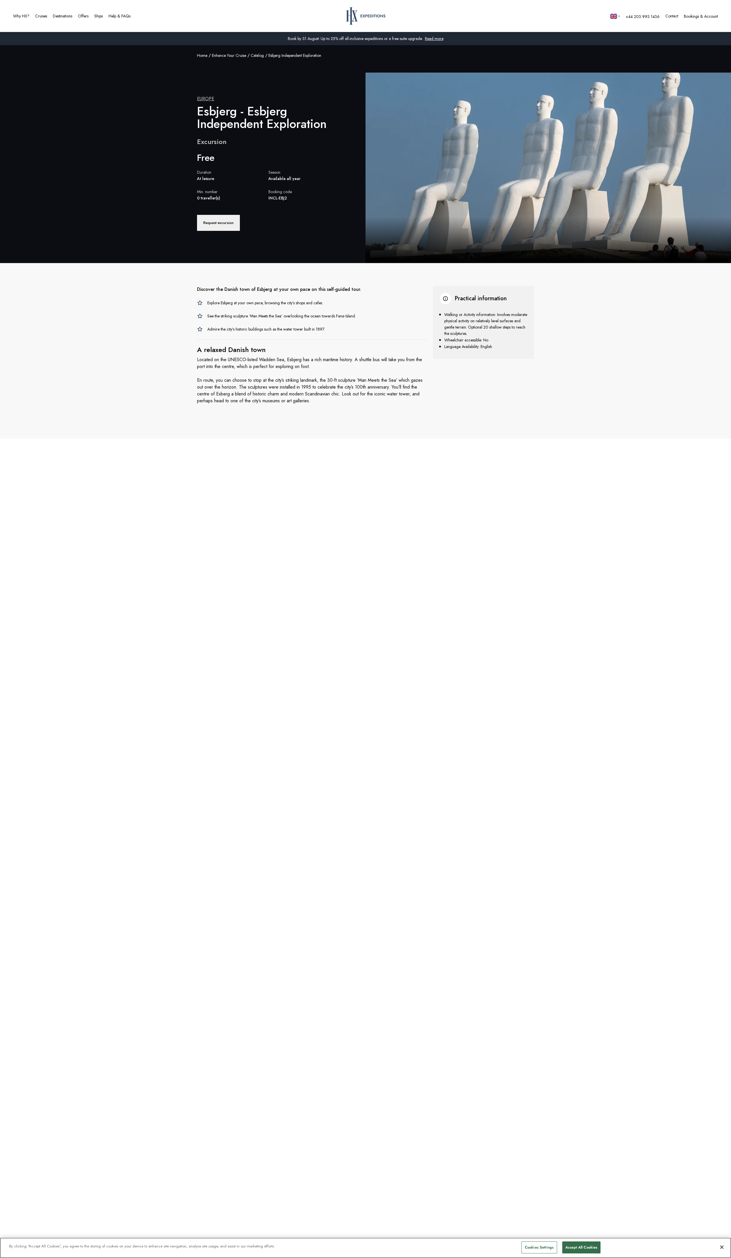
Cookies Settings (539, 1247)
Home (202, 55)
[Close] (722, 1247)
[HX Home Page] (365, 16)
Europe (205, 98)
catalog (257, 55)
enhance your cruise (229, 55)
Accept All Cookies (581, 1247)
